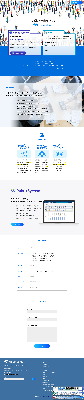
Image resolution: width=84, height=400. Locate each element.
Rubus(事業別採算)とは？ (49, 372)
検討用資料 (45, 382)
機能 (44, 378)
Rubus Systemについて (52, 42)
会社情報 (45, 364)
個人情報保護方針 (45, 396)
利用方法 (45, 376)
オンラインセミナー (47, 386)
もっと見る (60, 68)
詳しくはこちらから (18, 53)
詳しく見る (17, 224)
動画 (44, 388)
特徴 (44, 374)
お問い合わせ (46, 366)
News (44, 368)
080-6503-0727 (33, 287)
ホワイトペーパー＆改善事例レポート (51, 390)
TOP (44, 362)
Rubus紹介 (45, 370)
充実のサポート (46, 380)
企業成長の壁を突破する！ (49, 384)
